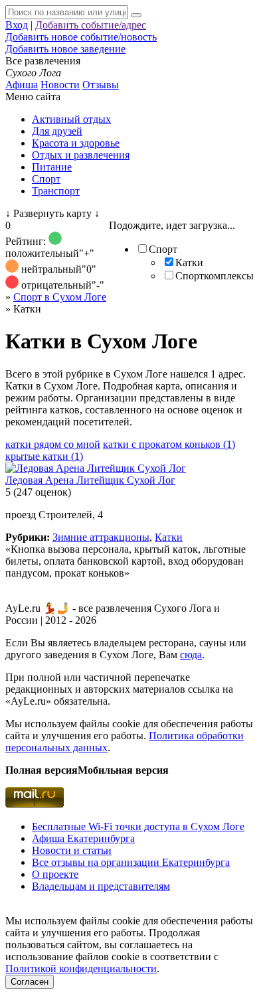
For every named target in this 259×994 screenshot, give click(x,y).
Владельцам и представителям (101, 886)
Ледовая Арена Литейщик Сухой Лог (90, 480)
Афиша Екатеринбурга (83, 838)
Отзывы (100, 84)
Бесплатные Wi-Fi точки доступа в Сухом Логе (138, 826)
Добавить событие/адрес (90, 25)
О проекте (55, 874)
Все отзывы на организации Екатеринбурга (131, 862)
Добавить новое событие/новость (81, 36)
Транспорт (56, 190)
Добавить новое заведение (65, 48)
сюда (191, 654)
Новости (60, 84)
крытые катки (44, 456)
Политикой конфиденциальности (81, 968)
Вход (16, 25)
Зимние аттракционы (100, 537)
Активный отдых (71, 119)
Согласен (29, 982)
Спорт (46, 178)
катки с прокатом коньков (169, 444)
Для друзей (57, 131)
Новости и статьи (72, 850)
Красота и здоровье (76, 143)
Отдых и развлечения (81, 155)
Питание (52, 167)
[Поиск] (136, 15)
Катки (189, 262)
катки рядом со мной (52, 444)
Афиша (21, 84)
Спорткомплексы (214, 275)
